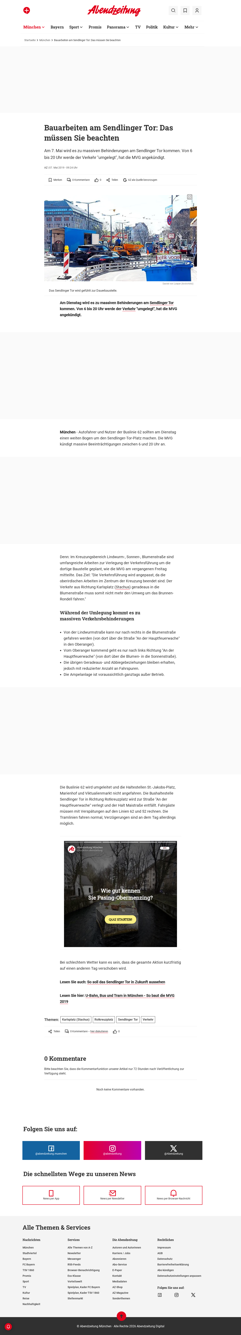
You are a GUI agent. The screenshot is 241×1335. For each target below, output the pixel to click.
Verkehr (129, 309)
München (32, 27)
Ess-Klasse (74, 1275)
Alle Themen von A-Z (80, 1247)
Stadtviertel (30, 1253)
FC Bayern (29, 1264)
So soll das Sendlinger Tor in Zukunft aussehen (126, 982)
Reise (26, 1298)
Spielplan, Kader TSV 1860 (83, 1292)
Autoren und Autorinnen (126, 1247)
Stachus (122, 587)
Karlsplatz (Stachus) (76, 1019)
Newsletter (74, 1253)
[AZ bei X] (193, 1295)
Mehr (189, 27)
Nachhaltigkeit (31, 1304)
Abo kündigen (165, 1270)
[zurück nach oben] (121, 1318)
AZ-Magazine (120, 1292)
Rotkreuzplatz (104, 1019)
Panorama (116, 27)
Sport (74, 27)
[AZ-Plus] (26, 10)
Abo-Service (119, 1264)
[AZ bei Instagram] (176, 1295)
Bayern (57, 27)
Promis (95, 27)
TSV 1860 (28, 1270)
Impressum (164, 1247)
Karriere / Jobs (121, 1253)
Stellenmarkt (75, 1298)
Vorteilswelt (75, 1281)
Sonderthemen (121, 1298)
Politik (152, 27)
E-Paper (117, 1270)
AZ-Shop (117, 1287)
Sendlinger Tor (162, 302)
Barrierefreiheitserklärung (173, 1264)
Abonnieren (119, 1258)
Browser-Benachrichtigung (84, 1270)
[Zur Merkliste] (185, 10)
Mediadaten (119, 1281)
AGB (160, 1253)
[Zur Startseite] (114, 15)
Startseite (30, 40)
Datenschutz (164, 1258)
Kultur (169, 27)
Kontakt (117, 1275)
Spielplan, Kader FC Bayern (84, 1287)
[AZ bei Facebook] (159, 1295)
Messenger (74, 1258)
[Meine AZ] (196, 10)
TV (138, 27)
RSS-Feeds (74, 1264)
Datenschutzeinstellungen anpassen (179, 1275)
